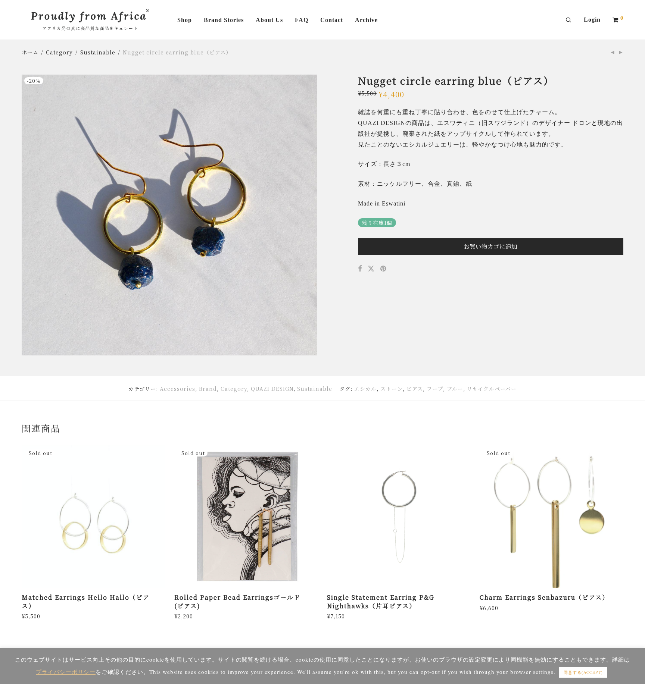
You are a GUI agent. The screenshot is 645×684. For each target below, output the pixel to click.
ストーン (391, 388)
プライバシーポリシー (66, 672)
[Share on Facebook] (360, 268)
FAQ (301, 20)
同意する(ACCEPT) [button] (583, 672)
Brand (208, 388)
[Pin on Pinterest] (383, 268)
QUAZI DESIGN (272, 388)
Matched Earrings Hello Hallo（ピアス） (86, 601)
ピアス (414, 388)
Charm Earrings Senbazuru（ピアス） (544, 597)
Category (59, 52)
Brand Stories (224, 20)
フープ (435, 388)
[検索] (569, 20)
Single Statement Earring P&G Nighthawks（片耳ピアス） (380, 601)
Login (592, 19)
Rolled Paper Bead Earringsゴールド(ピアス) (237, 601)
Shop (184, 20)
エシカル (365, 388)
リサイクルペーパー (492, 388)
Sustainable (97, 52)
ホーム (30, 52)
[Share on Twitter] (371, 268)
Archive (366, 20)
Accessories (177, 388)
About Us (269, 20)
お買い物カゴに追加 (490, 246)
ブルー (455, 388)
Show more (35, 615)
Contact (331, 20)
